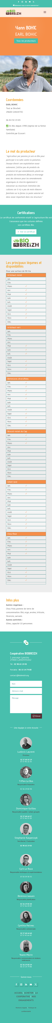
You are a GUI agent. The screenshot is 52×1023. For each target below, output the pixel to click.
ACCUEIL (18, 992)
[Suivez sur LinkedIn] (26, 2)
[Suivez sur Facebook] (18, 2)
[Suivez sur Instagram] (22, 2)
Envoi (37, 716)
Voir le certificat (27, 231)
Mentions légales (21, 1008)
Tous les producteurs (26, 40)
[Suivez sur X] (36, 984)
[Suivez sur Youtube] (30, 2)
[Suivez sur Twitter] (33, 2)
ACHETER (28, 992)
